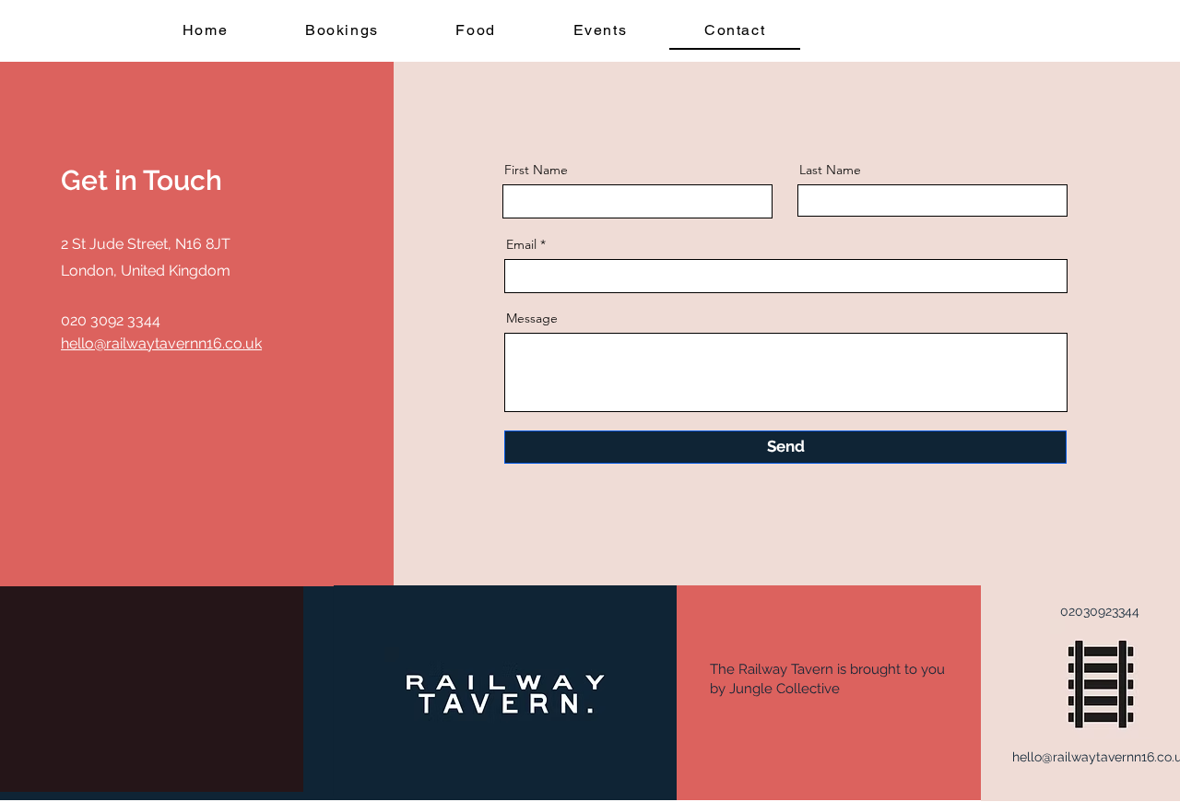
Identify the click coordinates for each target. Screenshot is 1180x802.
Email (521, 244)
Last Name (830, 169)
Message (532, 318)
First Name (536, 169)
